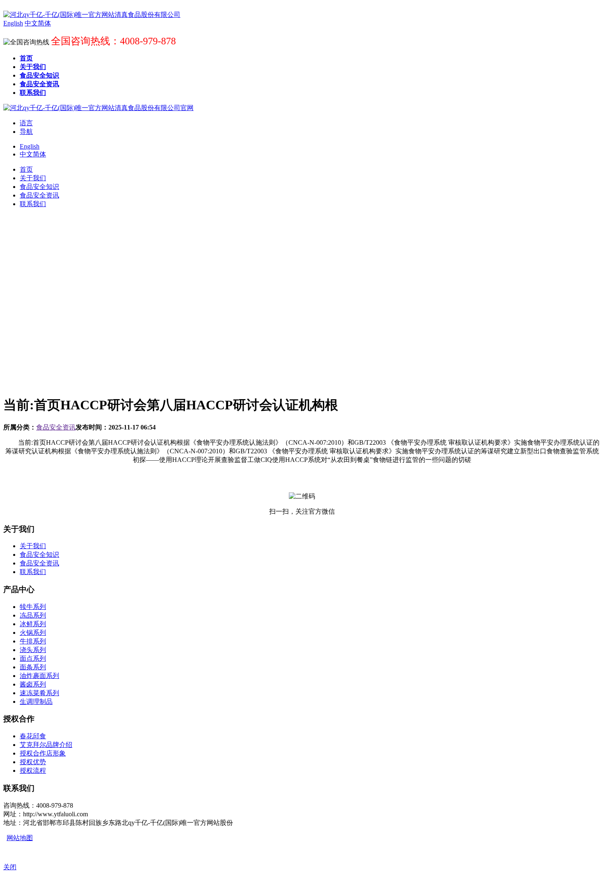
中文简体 (33, 154)
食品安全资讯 (56, 427)
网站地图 (20, 837)
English (29, 146)
